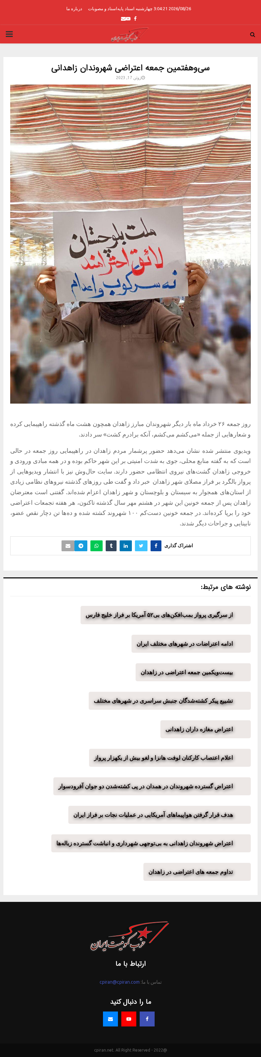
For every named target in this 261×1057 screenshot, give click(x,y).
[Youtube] (128, 1019)
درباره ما (74, 8)
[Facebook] (147, 1019)
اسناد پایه (126, 8)
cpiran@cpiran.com (120, 982)
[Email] (110, 1019)
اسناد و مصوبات (102, 8)
